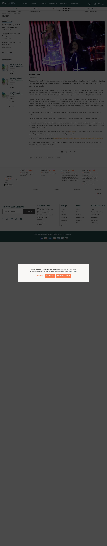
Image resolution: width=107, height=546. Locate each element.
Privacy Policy (72, 271)
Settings (40, 276)
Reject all (50, 276)
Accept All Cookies (63, 276)
